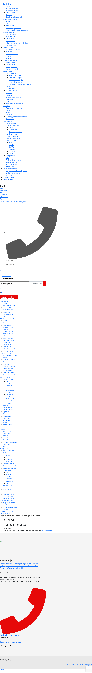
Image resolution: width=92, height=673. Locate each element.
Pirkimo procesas (32, 564)
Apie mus (3, 564)
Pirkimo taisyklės (32, 566)
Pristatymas (4, 568)
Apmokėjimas (12, 568)
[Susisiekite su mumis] (23, 610)
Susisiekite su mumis (9, 635)
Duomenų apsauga (19, 564)
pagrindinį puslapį (47, 530)
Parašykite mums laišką (10, 642)
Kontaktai (9, 564)
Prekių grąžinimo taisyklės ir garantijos (13, 566)
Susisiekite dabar (6, 276)
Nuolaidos (20, 568)
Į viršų (2, 670)
